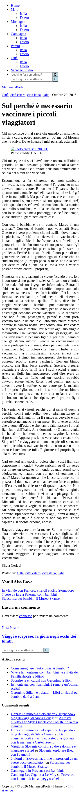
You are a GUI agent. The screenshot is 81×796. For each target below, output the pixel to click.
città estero (17, 95)
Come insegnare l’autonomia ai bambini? (40, 668)
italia (46, 95)
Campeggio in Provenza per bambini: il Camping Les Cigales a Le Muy (38, 772)
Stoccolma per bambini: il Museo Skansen (31, 598)
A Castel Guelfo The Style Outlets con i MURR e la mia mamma (44, 722)
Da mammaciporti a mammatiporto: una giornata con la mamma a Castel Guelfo (42, 738)
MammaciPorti (12, 87)
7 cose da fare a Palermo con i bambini (29, 594)
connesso (25, 616)
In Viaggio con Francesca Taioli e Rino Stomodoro (38, 590)
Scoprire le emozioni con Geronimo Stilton (41, 680)
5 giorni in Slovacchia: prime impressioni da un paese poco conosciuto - (44, 760)
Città (5, 95)
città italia (34, 95)
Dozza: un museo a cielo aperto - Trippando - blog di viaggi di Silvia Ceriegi (43, 716)
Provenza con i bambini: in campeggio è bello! (42, 777)
